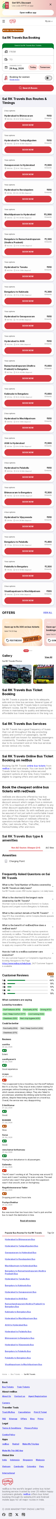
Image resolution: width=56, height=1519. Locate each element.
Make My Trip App (30, 1444)
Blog (32, 1419)
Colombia (31, 1466)
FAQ (4, 1419)
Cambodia (19, 1466)
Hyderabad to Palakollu (16, 467)
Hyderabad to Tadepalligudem (20, 140)
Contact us (19, 1396)
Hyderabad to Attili (14, 341)
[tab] (26, 847)
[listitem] (7, 622)
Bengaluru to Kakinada (16, 291)
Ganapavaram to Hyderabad (19, 165)
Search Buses (30, 88)
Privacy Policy (31, 1428)
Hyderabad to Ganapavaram (19, 316)
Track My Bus (8, 1412)
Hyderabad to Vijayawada (18, 517)
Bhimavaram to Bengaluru (18, 492)
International (8, 1473)
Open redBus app (28, 12)
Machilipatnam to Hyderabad (19, 214)
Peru (41, 1466)
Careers (6, 1403)
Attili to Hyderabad (14, 443)
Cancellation (24, 1412)
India (4, 1460)
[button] (50, 4)
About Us (6, 1396)
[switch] (48, 78)
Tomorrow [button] (45, 67)
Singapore (28, 1460)
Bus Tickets (8, 1387)
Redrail (15, 1444)
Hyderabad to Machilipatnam (19, 418)
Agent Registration (37, 1396)
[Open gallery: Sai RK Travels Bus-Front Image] (17, 674)
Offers (24, 1419)
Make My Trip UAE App (12, 1450)
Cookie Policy (8, 1434)
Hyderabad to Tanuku (16, 267)
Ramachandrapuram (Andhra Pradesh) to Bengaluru (19, 367)
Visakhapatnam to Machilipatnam (22, 591)
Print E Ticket (40, 1412)
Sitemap (13, 1419)
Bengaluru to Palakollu (16, 541)
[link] (22, 632)
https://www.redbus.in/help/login (16, 963)
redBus (6, 768)
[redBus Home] (12, 21)
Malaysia (40, 1460)
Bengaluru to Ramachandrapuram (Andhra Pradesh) (22, 241)
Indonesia (14, 1460)
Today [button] (33, 67)
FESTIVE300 (16, 640)
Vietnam (6, 1466)
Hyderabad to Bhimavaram (18, 115)
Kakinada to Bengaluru (16, 393)
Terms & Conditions (11, 1428)
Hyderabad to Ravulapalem (18, 189)
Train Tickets (23, 1387)
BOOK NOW (27, 125)
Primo (40, 1419)
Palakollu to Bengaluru (16, 566)
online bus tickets (36, 765)
